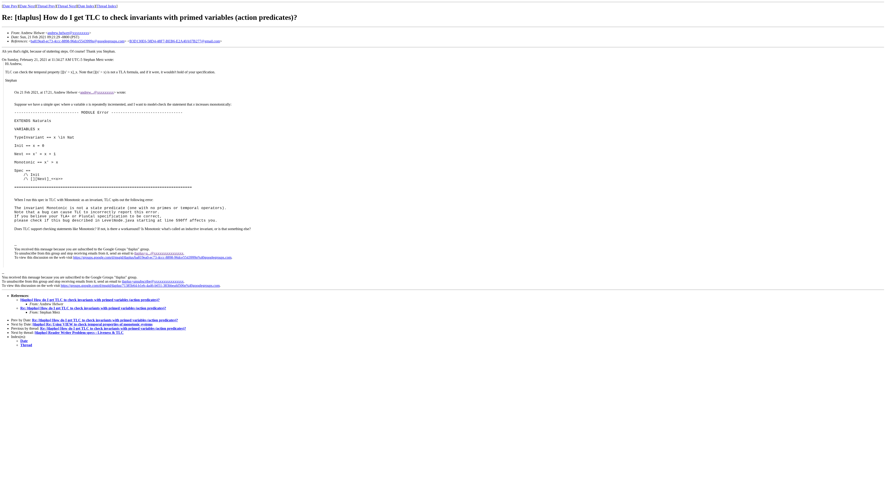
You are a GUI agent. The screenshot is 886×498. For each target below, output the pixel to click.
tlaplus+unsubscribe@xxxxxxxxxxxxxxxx (153, 281)
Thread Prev (46, 6)
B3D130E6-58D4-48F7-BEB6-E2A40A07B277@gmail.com (174, 41)
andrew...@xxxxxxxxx (97, 92)
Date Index (86, 6)
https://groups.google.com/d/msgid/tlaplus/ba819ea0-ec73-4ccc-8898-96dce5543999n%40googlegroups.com (152, 257)
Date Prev (10, 6)
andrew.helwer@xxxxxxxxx (68, 33)
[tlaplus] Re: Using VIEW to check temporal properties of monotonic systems (93, 324)
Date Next (27, 6)
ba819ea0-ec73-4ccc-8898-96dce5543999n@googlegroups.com (77, 41)
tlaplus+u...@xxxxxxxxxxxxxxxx (158, 253)
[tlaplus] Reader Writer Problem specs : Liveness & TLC (79, 333)
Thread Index (106, 6)
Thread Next (66, 6)
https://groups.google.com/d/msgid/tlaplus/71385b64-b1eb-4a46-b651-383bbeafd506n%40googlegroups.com (140, 286)
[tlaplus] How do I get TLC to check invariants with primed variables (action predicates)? (90, 300)
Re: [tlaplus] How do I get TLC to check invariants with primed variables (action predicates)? (93, 308)
